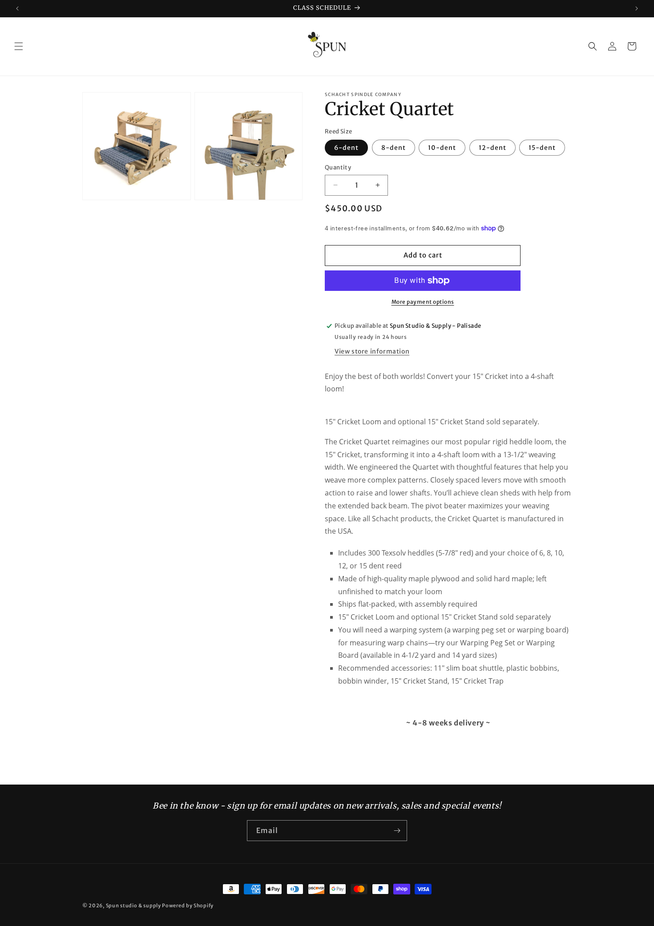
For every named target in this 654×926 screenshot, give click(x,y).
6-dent (346, 148)
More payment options (423, 301)
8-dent (393, 148)
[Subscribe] (397, 830)
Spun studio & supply (133, 905)
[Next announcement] (636, 8)
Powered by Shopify (188, 905)
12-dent (492, 148)
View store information (372, 351)
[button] (18, 46)
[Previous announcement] (17, 8)
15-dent (542, 148)
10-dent (442, 148)
